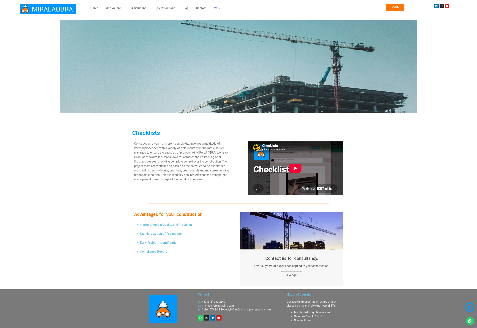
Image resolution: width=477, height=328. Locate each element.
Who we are (113, 8)
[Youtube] (447, 6)
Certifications (166, 8)
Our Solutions (137, 8)
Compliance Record (153, 251)
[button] (185, 224)
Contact (201, 8)
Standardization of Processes (161, 233)
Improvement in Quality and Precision (166, 225)
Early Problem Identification (159, 242)
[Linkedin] (436, 6)
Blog (186, 8)
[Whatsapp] (200, 318)
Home (94, 8)
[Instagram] (442, 6)
